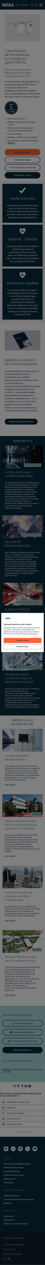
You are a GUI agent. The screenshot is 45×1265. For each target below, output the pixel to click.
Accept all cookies (22, 640)
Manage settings (22, 647)
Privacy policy (32, 634)
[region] (22, 632)
